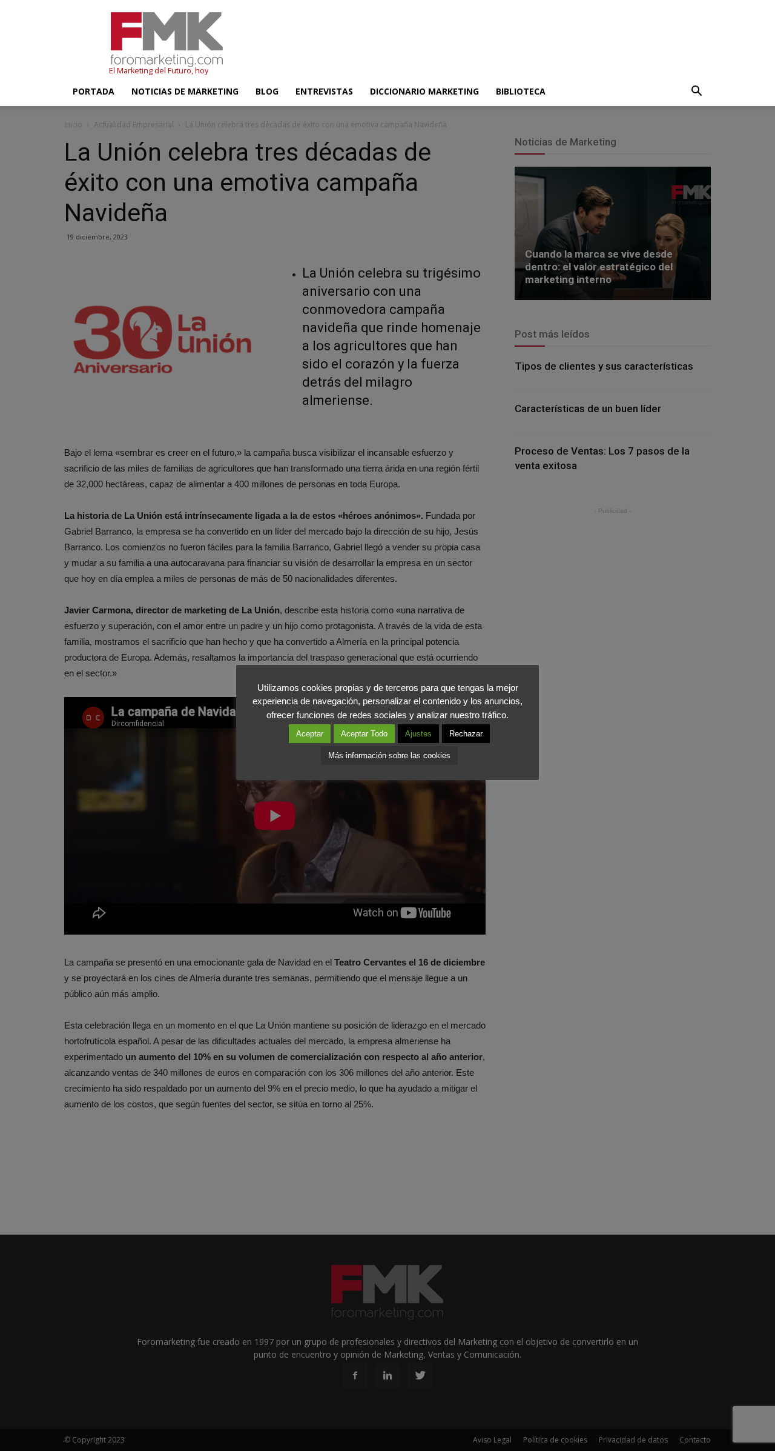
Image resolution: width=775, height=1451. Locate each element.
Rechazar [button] (466, 733)
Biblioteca (521, 91)
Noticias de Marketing (185, 91)
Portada (93, 91)
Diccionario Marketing (424, 91)
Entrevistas (324, 91)
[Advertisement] (490, 44)
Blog (267, 91)
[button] (696, 91)
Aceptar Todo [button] (364, 733)
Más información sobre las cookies (389, 755)
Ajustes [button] (418, 733)
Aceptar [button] (309, 733)
